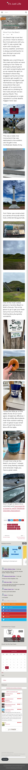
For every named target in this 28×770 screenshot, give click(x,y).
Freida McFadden (9, 705)
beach (9, 524)
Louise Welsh (8, 695)
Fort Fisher (17, 526)
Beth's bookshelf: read (12, 691)
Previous (23, 543)
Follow (4, 680)
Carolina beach (10, 526)
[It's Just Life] (14, 4)
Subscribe (5, 759)
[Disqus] (14, 584)
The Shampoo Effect (9, 709)
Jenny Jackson (8, 710)
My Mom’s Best (6, 537)
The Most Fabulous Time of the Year (21, 538)
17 (6, 665)
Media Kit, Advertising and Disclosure (14, 767)
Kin (5, 722)
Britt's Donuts (14, 524)
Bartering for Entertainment (10, 561)
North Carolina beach (12, 528)
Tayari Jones (8, 724)
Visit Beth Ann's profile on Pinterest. (14, 688)
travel (19, 528)
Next (26, 543)
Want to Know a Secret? (10, 704)
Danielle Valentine (9, 701)
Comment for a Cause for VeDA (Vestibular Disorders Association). (14, 508)
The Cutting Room (9, 693)
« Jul (2, 672)
